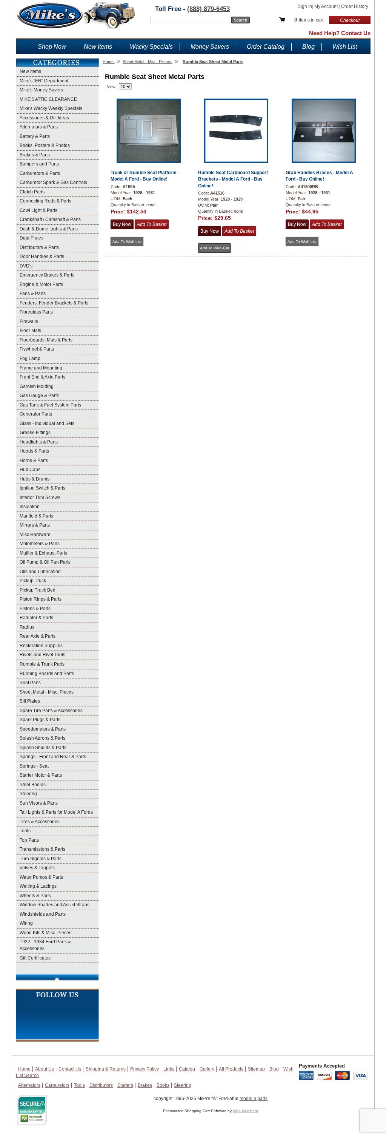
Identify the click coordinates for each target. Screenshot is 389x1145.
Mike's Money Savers (41, 90)
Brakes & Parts (35, 155)
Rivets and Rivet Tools (42, 654)
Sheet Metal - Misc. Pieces (47, 692)
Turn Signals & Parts (41, 858)
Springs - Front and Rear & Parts (53, 756)
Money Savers (210, 46)
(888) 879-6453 (208, 8)
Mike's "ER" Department (44, 80)
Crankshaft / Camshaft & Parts (50, 219)
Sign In (305, 6)
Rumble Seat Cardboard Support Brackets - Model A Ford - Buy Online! (233, 179)
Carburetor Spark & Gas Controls (53, 182)
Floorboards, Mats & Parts (46, 340)
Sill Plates (30, 701)
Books (163, 1085)
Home (24, 1069)
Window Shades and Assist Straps (54, 904)
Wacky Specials (151, 46)
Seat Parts (30, 682)
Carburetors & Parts (40, 173)
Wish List (344, 46)
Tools (25, 830)
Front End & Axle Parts (42, 377)
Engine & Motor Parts (41, 284)
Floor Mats (30, 330)
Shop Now (52, 46)
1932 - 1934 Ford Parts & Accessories (45, 945)
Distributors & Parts (39, 247)
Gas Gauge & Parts (39, 395)
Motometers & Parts (40, 543)
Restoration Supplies (41, 645)
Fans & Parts (33, 293)
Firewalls (29, 321)
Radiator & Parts (36, 617)
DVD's (26, 266)
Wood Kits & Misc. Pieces (45, 932)
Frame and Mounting (41, 368)
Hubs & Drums (34, 479)
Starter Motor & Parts (41, 775)
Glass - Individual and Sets (47, 423)
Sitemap (256, 1069)
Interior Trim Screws (40, 497)
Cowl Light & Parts (38, 210)
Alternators (29, 1085)
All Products (231, 1069)
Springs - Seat (34, 766)
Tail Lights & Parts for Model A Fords (56, 812)
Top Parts (29, 840)
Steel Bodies (33, 784)
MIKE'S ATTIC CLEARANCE (48, 99)
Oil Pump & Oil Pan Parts (45, 562)
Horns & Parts (34, 460)
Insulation (30, 506)
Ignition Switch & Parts (42, 488)
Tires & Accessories (40, 821)
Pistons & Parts (35, 608)
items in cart (308, 20)
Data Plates (31, 238)
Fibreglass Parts (36, 312)
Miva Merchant (245, 1111)
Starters (125, 1085)
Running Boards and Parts (47, 673)
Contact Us (69, 1069)
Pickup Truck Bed (37, 590)
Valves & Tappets (37, 867)
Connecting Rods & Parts (45, 201)
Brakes (145, 1085)
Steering (28, 793)
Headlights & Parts (39, 442)
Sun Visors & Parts (39, 803)
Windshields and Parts (43, 914)
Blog (308, 46)
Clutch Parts (32, 192)
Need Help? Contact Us (340, 33)
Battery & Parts (35, 136)
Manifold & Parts (36, 516)
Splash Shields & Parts (43, 747)
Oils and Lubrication (40, 571)
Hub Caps (30, 469)
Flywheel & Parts (37, 349)
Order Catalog (265, 46)
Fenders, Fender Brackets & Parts (54, 303)
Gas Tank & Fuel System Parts (50, 405)
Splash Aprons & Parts (42, 738)
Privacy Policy (144, 1069)
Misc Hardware (35, 534)
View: (112, 86)
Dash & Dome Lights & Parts (49, 229)
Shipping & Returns (106, 1069)
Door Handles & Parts (42, 256)
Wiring (26, 923)
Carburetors (57, 1085)
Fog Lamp (30, 358)
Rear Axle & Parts (37, 636)
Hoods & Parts (34, 451)
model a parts (254, 1098)
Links (168, 1069)
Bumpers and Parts (39, 164)
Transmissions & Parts (42, 849)
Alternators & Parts (39, 127)
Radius (27, 627)
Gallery (207, 1069)
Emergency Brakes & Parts (47, 275)
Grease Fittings (35, 432)
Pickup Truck (33, 580)
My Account (326, 6)
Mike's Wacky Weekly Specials (51, 108)
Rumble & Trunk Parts (42, 664)
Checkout (350, 20)
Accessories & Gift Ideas (44, 118)
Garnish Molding (37, 386)
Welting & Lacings (38, 886)
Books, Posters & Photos (45, 145)
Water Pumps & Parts (41, 877)
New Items (98, 46)
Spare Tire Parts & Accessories (51, 710)
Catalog (187, 1069)
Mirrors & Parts (35, 525)
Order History (354, 6)
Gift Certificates (35, 958)
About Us (44, 1069)
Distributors (101, 1085)
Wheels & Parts (35, 895)
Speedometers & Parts (43, 729)
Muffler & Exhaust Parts (43, 553)
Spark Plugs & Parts (40, 719)
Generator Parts (36, 414)
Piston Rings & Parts (41, 599)
